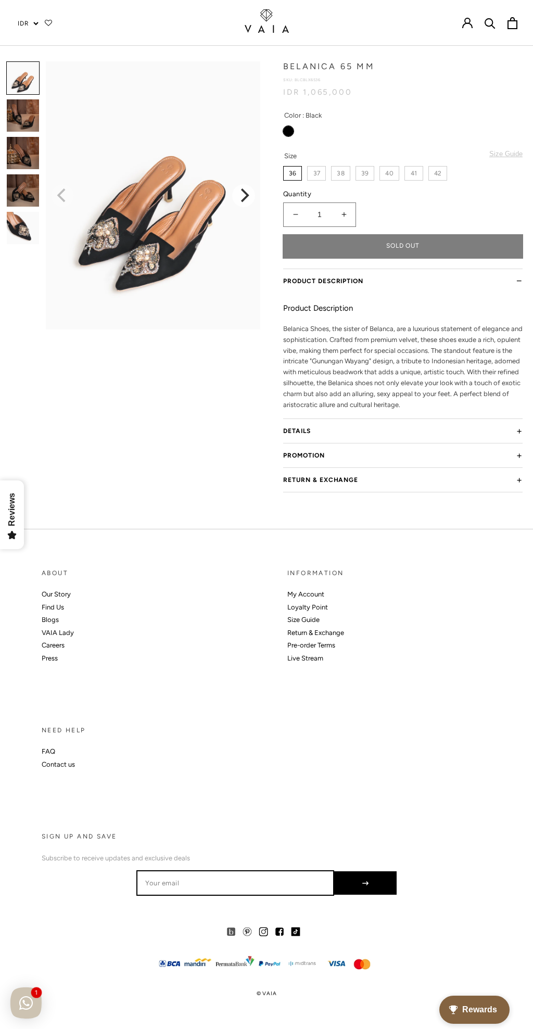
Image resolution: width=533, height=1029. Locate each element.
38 (340, 173)
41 (414, 173)
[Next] (243, 195)
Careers (53, 645)
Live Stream (305, 658)
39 (365, 173)
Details (297, 431)
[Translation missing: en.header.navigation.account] (467, 23)
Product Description (323, 281)
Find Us (53, 607)
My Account (305, 594)
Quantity (297, 194)
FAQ (48, 751)
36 (292, 173)
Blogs (50, 620)
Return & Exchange (320, 480)
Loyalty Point (307, 607)
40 (389, 173)
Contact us (58, 764)
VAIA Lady (58, 633)
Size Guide (506, 154)
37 (316, 173)
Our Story (56, 594)
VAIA (269, 993)
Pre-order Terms (311, 645)
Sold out (403, 245)
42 (437, 173)
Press (50, 658)
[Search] (490, 23)
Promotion (304, 455)
